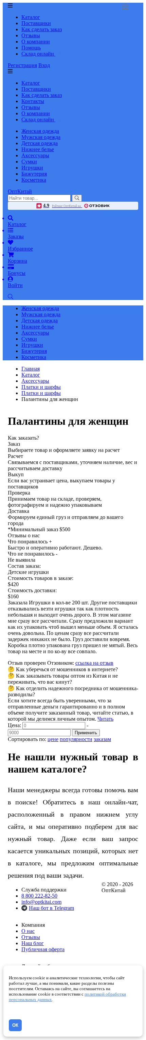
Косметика (33, 180)
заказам (102, 739)
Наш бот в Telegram (51, 908)
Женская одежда (40, 131)
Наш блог (32, 943)
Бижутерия (34, 174)
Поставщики (36, 23)
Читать (105, 719)
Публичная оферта (43, 949)
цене (53, 739)
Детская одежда (39, 143)
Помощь (31, 48)
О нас (28, 931)
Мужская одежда (40, 137)
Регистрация (22, 65)
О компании (35, 41)
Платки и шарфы (41, 393)
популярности (76, 739)
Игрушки (32, 168)
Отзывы (30, 35)
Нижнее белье (37, 149)
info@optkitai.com (41, 902)
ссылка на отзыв (94, 663)
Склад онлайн (38, 54)
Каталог (30, 17)
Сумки (29, 161)
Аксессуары (35, 155)
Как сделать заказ (41, 29)
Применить (86, 732)
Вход (44, 65)
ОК (15, 1025)
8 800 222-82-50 (39, 896)
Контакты (32, 101)
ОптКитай (20, 191)
